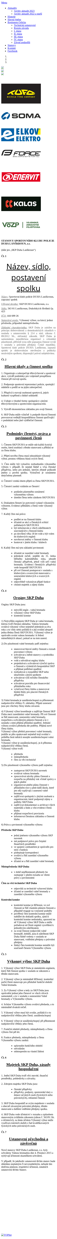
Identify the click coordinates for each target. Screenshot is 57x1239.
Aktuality (12, 8)
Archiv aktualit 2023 (24, 11)
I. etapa (17, 31)
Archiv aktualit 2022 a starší (28, 13)
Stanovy (12, 45)
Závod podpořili (22, 42)
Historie (12, 16)
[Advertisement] (28, 1202)
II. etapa (18, 33)
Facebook (12, 51)
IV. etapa (18, 39)
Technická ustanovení (25, 25)
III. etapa (18, 36)
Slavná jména (14, 19)
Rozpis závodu (21, 28)
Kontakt (12, 48)
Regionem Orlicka (17, 22)
